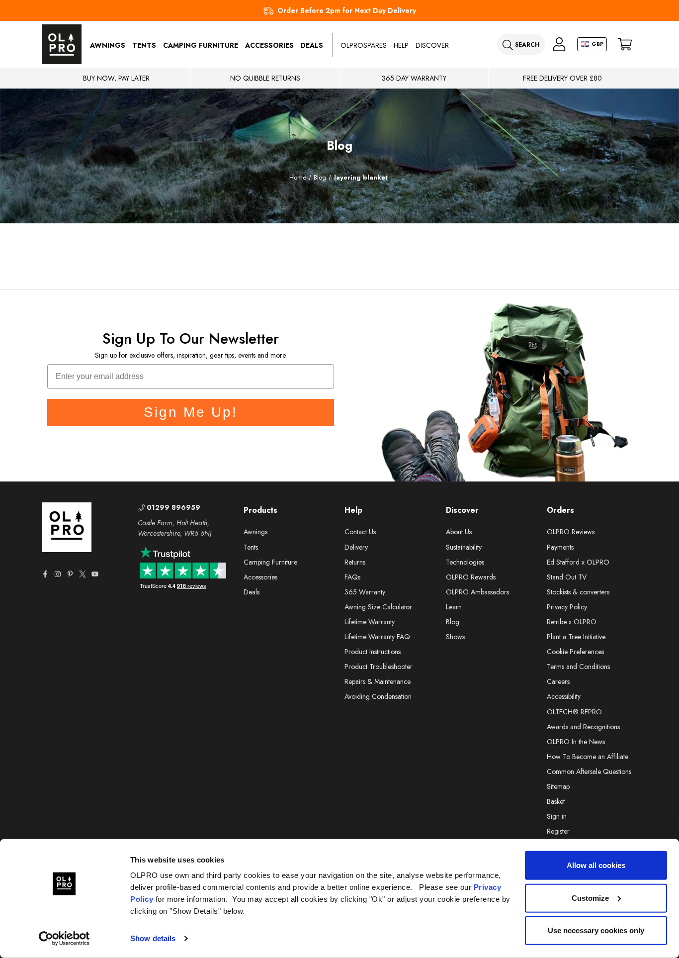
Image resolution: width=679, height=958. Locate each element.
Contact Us (360, 532)
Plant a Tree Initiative (576, 637)
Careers (558, 681)
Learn (454, 607)
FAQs (352, 577)
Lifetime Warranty (369, 622)
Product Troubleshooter (378, 666)
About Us (459, 532)
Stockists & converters (578, 592)
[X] (82, 574)
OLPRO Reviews (570, 532)
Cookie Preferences (575, 652)
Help (401, 45)
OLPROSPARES (363, 45)
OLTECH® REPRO (574, 712)
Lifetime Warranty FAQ (377, 637)
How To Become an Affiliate (587, 757)
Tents (144, 45)
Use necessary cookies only (596, 930)
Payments (560, 547)
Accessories (269, 45)
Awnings (107, 45)
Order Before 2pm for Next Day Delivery (346, 10)
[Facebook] (45, 574)
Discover (432, 45)
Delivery (356, 547)
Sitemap (558, 786)
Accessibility (564, 696)
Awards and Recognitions (583, 727)
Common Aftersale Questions (589, 771)
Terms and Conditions (578, 666)
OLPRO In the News (576, 742)
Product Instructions (372, 652)
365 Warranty (364, 592)
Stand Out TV (567, 577)
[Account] (559, 44)
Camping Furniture (200, 45)
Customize (590, 897)
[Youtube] (94, 574)
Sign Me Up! (191, 412)
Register (558, 831)
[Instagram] (57, 574)
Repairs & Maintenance (377, 681)
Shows (455, 637)
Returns (354, 562)
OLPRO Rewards (471, 577)
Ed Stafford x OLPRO (578, 562)
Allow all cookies (596, 865)
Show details (152, 938)
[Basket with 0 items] (624, 44)
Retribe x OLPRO (571, 622)
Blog (452, 622)
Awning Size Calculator (378, 607)
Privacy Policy (567, 607)
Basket (556, 801)
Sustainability (464, 547)
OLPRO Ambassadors (477, 592)
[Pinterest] (70, 574)
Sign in (557, 816)
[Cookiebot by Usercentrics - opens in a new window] (64, 938)
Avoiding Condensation (378, 696)
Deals (312, 45)
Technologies (465, 562)
